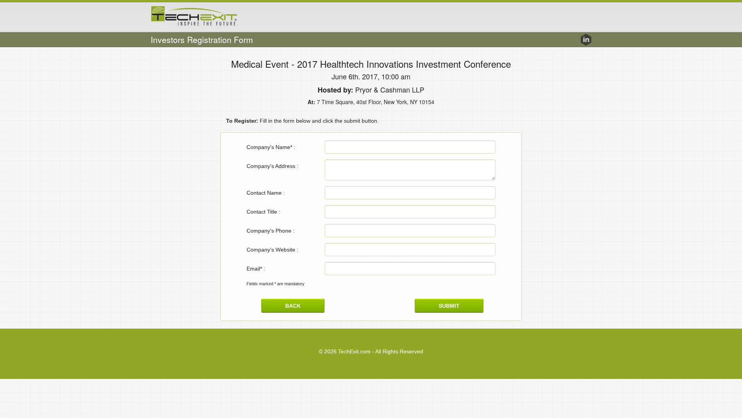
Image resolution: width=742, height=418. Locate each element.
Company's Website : (272, 250)
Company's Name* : (271, 147)
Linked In (586, 40)
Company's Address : (272, 166)
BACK (293, 306)
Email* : (256, 269)
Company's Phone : (270, 231)
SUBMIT (449, 306)
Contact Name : (266, 193)
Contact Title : (263, 212)
